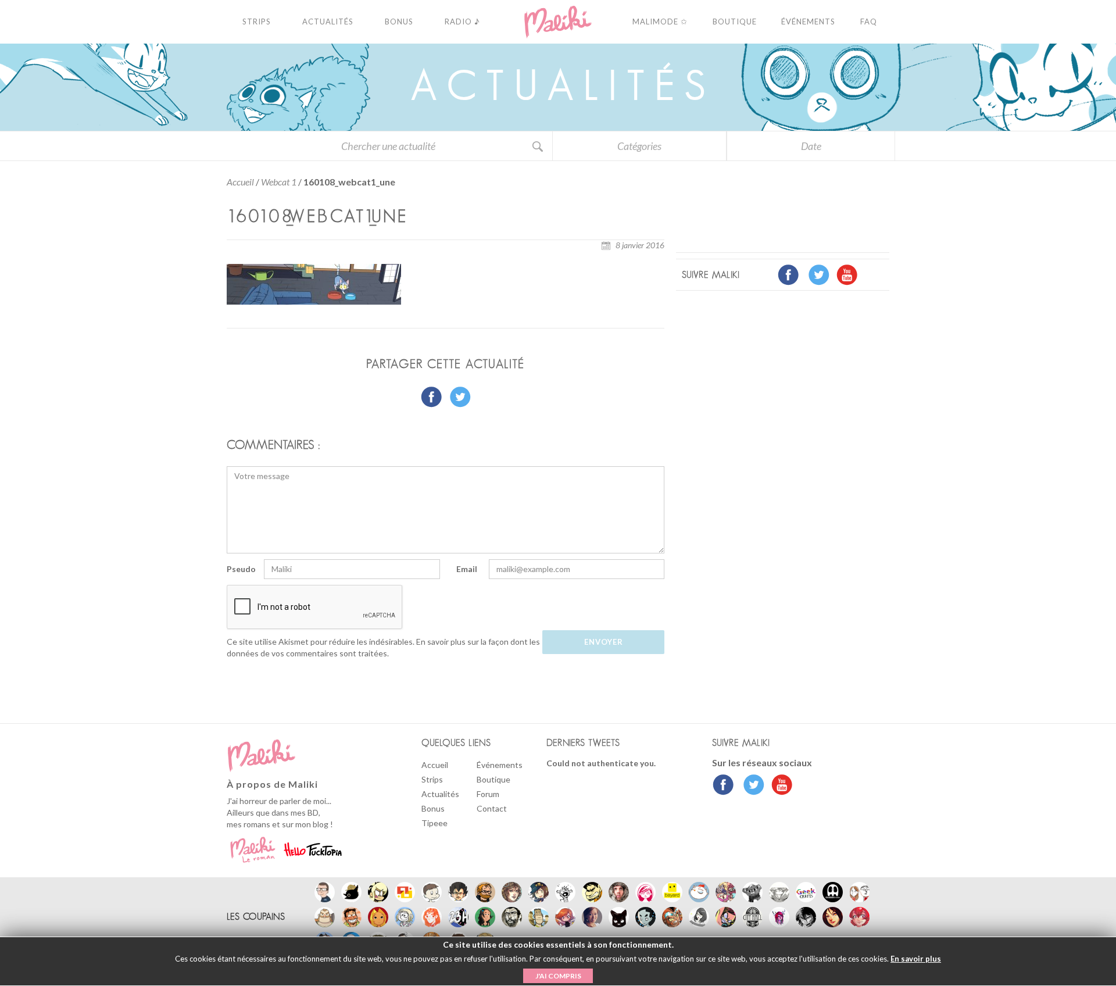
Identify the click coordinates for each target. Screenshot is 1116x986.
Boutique (493, 779)
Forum (488, 794)
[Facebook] (723, 786)
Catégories (639, 146)
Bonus (433, 808)
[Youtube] (779, 786)
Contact (492, 808)
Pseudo (241, 569)
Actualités (440, 794)
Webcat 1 (278, 181)
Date (811, 146)
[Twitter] (750, 786)
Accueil (240, 181)
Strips (432, 779)
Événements (500, 765)
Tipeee (434, 823)
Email (466, 569)
